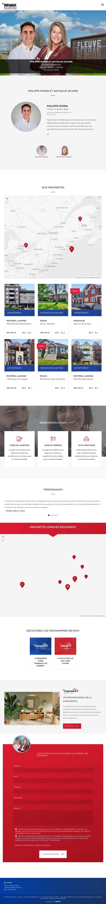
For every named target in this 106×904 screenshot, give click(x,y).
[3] (74, 582)
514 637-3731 (52, 70)
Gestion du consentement (57, 898)
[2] (22, 587)
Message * (17, 808)
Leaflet (77, 277)
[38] (67, 590)
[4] (71, 252)
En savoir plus (72, 726)
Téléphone (18, 798)
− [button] (7, 201)
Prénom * (17, 766)
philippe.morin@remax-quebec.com (59, 112)
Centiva (57, 901)
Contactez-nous (51, 854)
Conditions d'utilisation (42, 845)
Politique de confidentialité (23, 845)
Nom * (16, 776)
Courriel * (18, 787)
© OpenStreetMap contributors (93, 277)
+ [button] (7, 198)
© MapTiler (82, 277)
